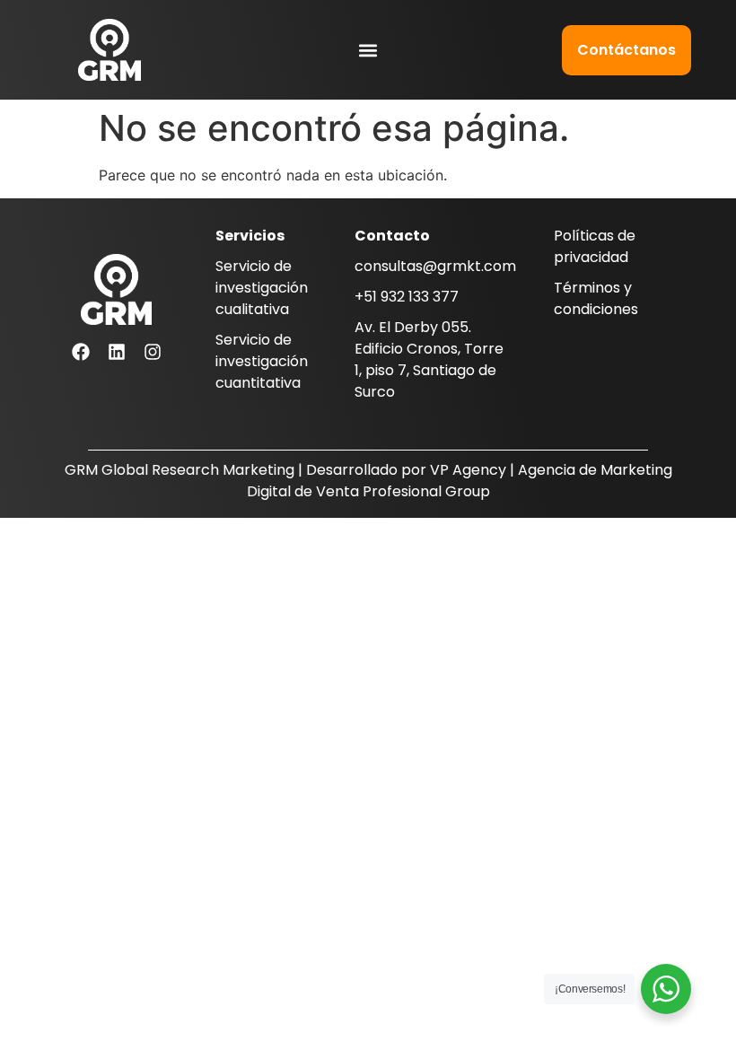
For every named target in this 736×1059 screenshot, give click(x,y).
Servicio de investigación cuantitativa (261, 361)
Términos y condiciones (596, 298)
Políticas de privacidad (594, 246)
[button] (367, 50)
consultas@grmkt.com (435, 266)
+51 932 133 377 (407, 296)
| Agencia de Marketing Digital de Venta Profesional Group (459, 480)
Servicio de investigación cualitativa (261, 287)
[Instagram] (153, 352)
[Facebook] (81, 352)
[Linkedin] (117, 352)
